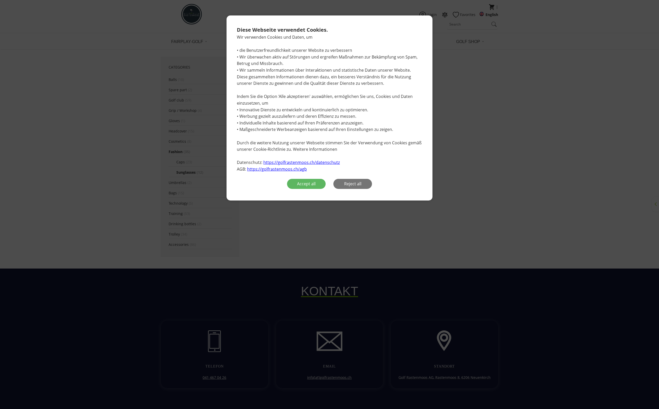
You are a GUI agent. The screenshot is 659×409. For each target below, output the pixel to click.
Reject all (352, 184)
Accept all (306, 184)
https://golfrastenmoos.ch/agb (277, 169)
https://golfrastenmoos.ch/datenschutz (301, 162)
